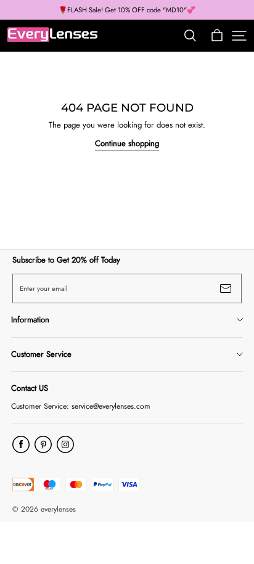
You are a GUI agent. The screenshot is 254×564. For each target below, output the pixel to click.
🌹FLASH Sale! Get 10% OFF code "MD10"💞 (127, 10)
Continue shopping (127, 143)
